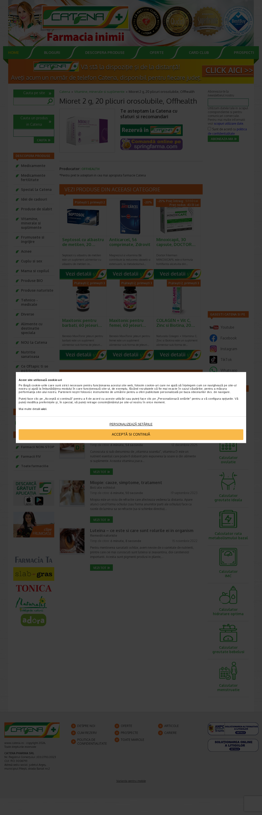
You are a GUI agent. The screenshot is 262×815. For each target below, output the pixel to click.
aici (43, 408)
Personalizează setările (131, 424)
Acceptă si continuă (131, 435)
